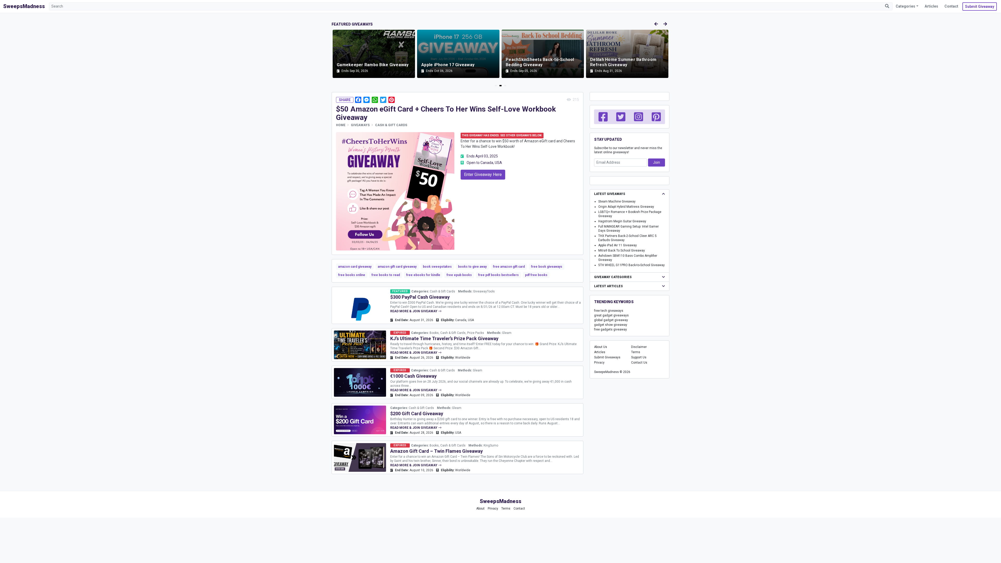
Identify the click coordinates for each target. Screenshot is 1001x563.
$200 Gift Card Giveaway (416, 413)
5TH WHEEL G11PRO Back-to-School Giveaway (631, 265)
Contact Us (639, 362)
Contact (951, 6)
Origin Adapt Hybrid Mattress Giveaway (626, 207)
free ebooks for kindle (423, 275)
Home (340, 125)
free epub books (459, 275)
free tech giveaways (608, 311)
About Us (600, 347)
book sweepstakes (437, 266)
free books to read (385, 275)
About (480, 508)
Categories (905, 6)
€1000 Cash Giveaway (413, 376)
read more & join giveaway (414, 311)
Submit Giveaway (979, 6)
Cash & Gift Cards (391, 125)
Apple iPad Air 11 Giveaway (617, 245)
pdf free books (536, 275)
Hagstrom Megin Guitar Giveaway (622, 221)
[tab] (495, 86)
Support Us (638, 357)
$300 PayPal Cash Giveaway (420, 297)
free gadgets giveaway (610, 329)
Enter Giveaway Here (483, 174)
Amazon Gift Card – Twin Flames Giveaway (436, 451)
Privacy (599, 362)
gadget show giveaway (610, 325)
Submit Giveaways (607, 357)
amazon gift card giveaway (397, 266)
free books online (351, 275)
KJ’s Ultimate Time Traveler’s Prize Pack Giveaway (444, 338)
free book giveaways (546, 266)
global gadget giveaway (611, 320)
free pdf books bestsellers (498, 275)
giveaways (360, 125)
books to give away (472, 266)
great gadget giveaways (611, 315)
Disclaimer (639, 347)
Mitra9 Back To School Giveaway (621, 250)
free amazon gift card (509, 266)
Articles (931, 6)
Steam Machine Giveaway (617, 201)
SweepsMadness (24, 6)
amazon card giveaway (354, 266)
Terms (635, 352)
